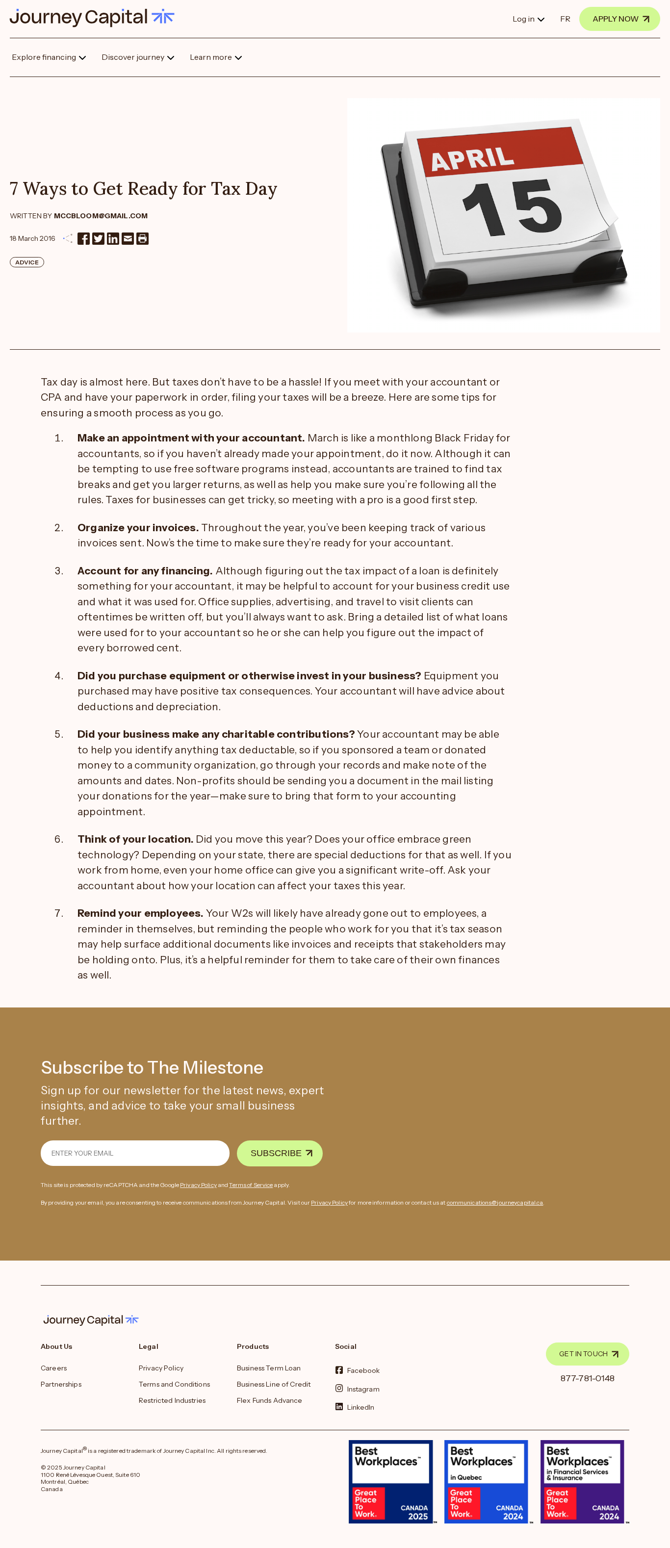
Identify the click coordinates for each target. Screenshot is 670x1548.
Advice (27, 262)
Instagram (363, 1388)
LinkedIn (361, 1406)
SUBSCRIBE (276, 1153)
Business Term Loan (269, 1368)
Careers (54, 1368)
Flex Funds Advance (270, 1400)
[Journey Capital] (97, 18)
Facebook (363, 1370)
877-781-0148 (588, 1378)
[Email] (128, 238)
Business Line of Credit (273, 1384)
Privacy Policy (198, 1184)
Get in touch (583, 1353)
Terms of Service (251, 1184)
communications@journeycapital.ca (495, 1202)
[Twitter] (98, 238)
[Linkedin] (113, 238)
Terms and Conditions (174, 1384)
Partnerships (61, 1384)
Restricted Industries (172, 1400)
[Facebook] (83, 238)
